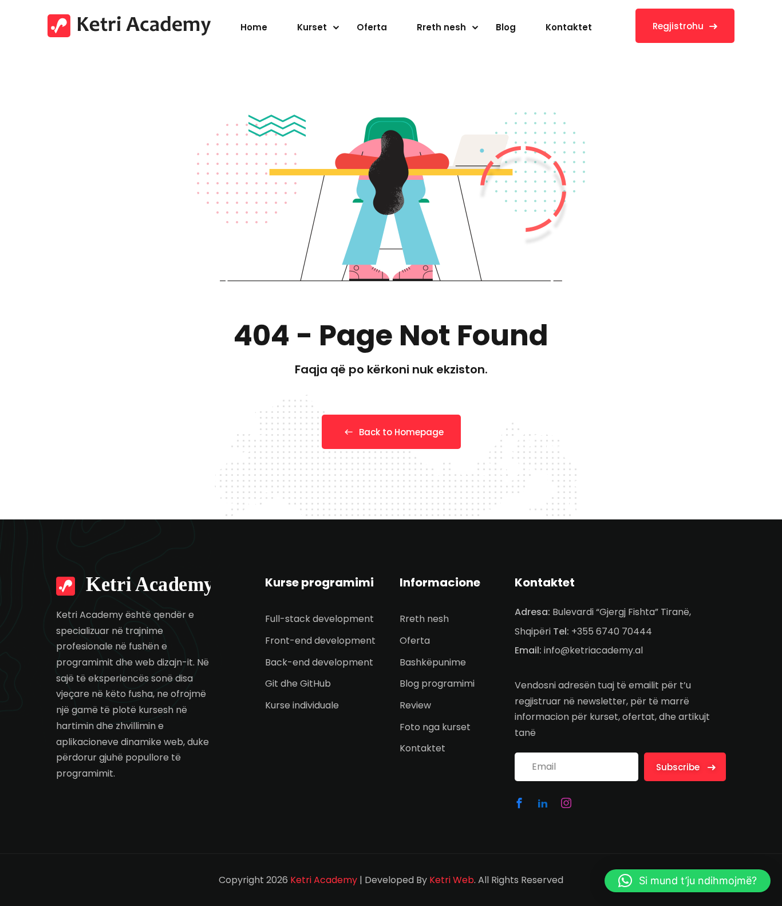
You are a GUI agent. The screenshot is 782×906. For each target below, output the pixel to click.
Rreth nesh (441, 27)
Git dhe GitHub (298, 683)
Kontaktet (569, 27)
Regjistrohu (678, 26)
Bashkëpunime (433, 662)
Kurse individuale (302, 705)
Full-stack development (319, 618)
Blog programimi (437, 683)
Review (415, 705)
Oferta (372, 27)
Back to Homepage (401, 432)
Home (253, 27)
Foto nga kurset (435, 727)
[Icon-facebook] (519, 803)
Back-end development (319, 662)
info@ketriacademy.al (593, 650)
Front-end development (320, 640)
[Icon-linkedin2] (542, 803)
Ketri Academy (323, 880)
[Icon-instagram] (566, 803)
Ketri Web (451, 880)
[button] (688, 880)
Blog (506, 27)
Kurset (312, 27)
